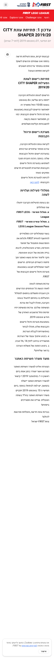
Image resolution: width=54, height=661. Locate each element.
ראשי (46, 17)
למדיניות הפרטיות (29, 645)
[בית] (41, 4)
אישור (43, 651)
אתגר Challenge (34, 17)
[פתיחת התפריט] (5, 4)
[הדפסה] (7, 54)
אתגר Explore (16, 17)
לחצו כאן (34, 182)
